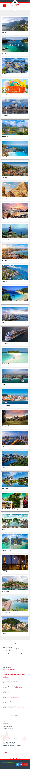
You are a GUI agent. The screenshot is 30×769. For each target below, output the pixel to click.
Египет (4, 198)
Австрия (5, 32)
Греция (4, 157)
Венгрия (5, 115)
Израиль (5, 219)
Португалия (6, 405)
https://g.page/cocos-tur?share (17, 653)
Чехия (4, 633)
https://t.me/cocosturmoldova (10, 692)
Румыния (5, 426)
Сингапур (5, 446)
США (3, 467)
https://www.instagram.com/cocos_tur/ (12, 702)
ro (29, 1)
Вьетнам (5, 136)
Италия (4, 281)
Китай (4, 322)
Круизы (5, 343)
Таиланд (5, 488)
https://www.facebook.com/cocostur (11, 697)
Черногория (6, 612)
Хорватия (5, 591)
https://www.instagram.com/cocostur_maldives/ (14, 707)
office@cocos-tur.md (10, 669)
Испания (5, 260)
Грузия (4, 177)
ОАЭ (3, 384)
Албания (5, 53)
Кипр (4, 302)
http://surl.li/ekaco (7, 682)
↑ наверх (5, 752)
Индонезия (6, 239)
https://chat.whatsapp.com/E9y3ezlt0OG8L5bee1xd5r (15, 687)
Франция (5, 571)
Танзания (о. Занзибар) (10, 509)
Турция (4, 529)
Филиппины (6, 550)
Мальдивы (6, 364)
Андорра (5, 74)
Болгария (5, 95)
